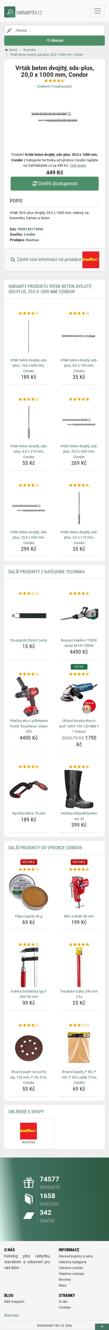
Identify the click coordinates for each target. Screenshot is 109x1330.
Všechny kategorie (72, 1262)
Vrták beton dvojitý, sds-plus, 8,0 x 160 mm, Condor (79, 365)
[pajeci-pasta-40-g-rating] (29, 869)
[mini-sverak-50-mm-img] (79, 892)
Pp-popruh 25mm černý (28, 640)
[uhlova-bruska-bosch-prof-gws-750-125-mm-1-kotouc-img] (79, 697)
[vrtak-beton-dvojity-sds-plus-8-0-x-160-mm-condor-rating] (79, 313)
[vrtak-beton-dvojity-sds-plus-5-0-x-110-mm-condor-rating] (79, 485)
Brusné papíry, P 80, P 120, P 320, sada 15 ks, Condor (79, 1077)
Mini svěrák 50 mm (79, 916)
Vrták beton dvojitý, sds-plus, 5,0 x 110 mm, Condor (79, 537)
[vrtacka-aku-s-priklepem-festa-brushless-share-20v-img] (29, 697)
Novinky (65, 1280)
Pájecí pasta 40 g (28, 916)
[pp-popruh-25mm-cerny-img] (29, 616)
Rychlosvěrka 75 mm (28, 813)
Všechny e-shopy (71, 1274)
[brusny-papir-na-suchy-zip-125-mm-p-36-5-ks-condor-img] (29, 1048)
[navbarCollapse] (97, 11)
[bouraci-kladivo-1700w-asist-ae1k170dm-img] (79, 616)
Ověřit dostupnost (58, 183)
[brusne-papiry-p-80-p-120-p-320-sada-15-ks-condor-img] (79, 1048)
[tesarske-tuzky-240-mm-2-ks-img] (79, 967)
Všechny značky (71, 1268)
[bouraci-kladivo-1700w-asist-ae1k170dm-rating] (79, 593)
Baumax (32, 240)
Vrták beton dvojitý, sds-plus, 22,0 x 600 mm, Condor (29, 537)
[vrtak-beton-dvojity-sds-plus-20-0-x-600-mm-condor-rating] (79, 399)
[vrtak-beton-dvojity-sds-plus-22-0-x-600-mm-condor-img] (29, 508)
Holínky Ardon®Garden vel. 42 (79, 816)
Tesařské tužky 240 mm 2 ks (79, 994)
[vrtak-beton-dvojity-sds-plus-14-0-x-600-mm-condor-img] (29, 336)
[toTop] (102, 1327)
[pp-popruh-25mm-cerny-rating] (29, 593)
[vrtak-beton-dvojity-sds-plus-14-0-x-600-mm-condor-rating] (29, 313)
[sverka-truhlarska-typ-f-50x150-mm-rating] (29, 944)
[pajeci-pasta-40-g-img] (29, 892)
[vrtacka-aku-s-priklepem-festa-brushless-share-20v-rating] (29, 674)
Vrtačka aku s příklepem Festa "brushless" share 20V (29, 726)
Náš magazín (14, 1302)
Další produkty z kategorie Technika (46, 571)
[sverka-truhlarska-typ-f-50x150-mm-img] (29, 967)
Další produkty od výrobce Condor (45, 847)
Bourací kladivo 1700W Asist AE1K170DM (79, 643)
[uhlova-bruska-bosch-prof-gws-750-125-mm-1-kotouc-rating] (79, 674)
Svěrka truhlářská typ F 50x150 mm (29, 994)
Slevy (63, 1285)
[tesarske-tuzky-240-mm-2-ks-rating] (79, 944)
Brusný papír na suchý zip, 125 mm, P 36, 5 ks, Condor (28, 1077)
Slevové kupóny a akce (76, 1256)
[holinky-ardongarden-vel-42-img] (79, 789)
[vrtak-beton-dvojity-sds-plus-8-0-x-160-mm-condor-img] (79, 336)
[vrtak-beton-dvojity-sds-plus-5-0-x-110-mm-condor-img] (79, 508)
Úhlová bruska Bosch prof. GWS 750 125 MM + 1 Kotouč (79, 726)
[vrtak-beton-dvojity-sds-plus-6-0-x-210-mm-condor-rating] (29, 399)
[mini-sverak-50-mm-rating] (79, 869)
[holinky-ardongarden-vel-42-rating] (79, 767)
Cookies (65, 1307)
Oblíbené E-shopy (26, 1111)
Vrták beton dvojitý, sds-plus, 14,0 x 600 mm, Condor (29, 365)
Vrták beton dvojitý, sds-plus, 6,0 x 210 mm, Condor (29, 451)
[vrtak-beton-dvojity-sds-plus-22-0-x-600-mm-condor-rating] (29, 485)
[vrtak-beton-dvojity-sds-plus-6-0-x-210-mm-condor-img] (29, 422)
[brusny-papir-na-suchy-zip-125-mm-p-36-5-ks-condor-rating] (29, 1025)
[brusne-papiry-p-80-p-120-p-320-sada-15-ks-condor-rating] (79, 1025)
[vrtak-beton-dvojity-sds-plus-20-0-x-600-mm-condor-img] (79, 422)
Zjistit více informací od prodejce (49, 259)
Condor (29, 234)
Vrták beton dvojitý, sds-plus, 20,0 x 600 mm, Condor (79, 451)
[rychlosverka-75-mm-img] (29, 789)
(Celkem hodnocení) (54, 86)
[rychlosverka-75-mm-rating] (29, 767)
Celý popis (78, 165)
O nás (63, 1302)
